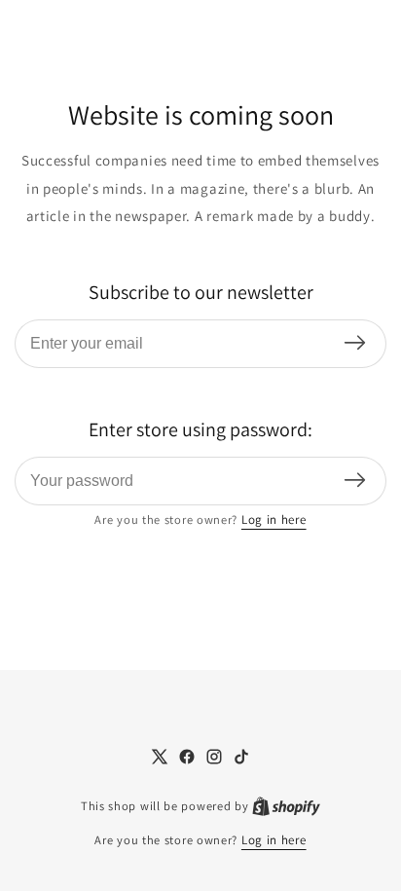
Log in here (274, 519)
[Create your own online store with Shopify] (286, 806)
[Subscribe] (355, 344)
